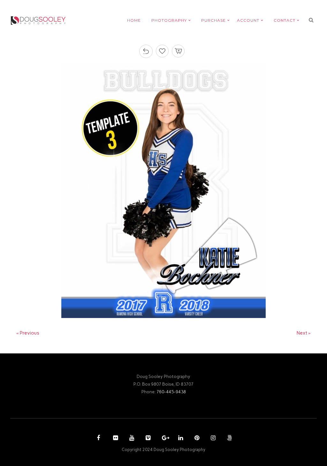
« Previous (27, 333)
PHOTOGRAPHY (169, 20)
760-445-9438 (171, 391)
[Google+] (163, 438)
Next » (304, 333)
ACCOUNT (248, 20)
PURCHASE (213, 20)
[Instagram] (212, 438)
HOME (134, 20)
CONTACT (284, 20)
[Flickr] (114, 438)
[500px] (228, 438)
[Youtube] (131, 438)
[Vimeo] (147, 438)
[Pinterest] (196, 438)
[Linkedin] (180, 438)
